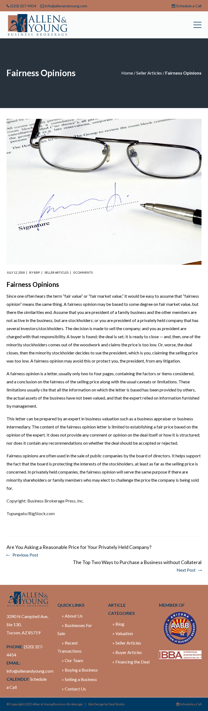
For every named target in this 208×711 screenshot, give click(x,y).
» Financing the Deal (131, 661)
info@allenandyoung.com (66, 6)
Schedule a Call (189, 6)
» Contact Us (74, 688)
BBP (37, 272)
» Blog (118, 623)
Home (127, 72)
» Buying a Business (80, 669)
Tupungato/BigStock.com (30, 513)
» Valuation (122, 633)
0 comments (83, 272)
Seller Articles (149, 72)
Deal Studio (116, 704)
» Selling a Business (79, 679)
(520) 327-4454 (23, 6)
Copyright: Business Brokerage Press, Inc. (45, 500)
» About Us (72, 615)
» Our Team (72, 660)
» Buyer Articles (127, 652)
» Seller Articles (126, 642)
